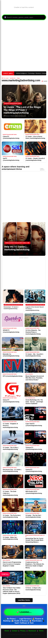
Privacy (23, 631)
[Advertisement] (23, 46)
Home (7, 631)
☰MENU (5, 574)
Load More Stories (24, 600)
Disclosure (32, 631)
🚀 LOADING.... (24, 612)
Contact (14, 631)
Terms (41, 631)
